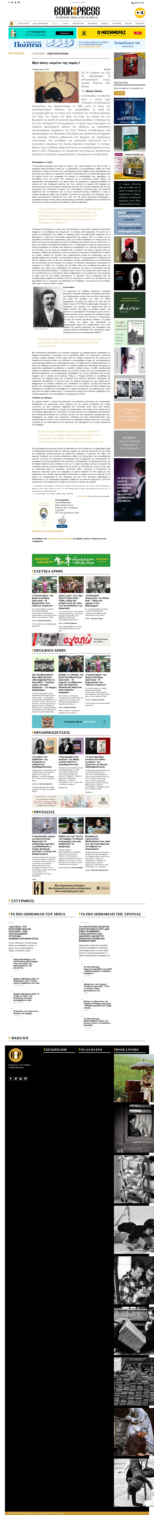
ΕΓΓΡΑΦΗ (119, 93)
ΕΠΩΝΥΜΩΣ (17, 1016)
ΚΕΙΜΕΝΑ (104, 23)
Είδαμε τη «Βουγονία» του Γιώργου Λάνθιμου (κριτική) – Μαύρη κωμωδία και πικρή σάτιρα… (97, 1004)
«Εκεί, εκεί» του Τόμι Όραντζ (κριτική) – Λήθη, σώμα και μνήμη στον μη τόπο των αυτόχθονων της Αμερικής (71, 602)
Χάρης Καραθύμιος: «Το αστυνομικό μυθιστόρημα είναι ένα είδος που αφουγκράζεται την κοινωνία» (25, 963)
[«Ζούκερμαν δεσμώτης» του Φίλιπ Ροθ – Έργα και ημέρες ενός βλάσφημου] (97, 584)
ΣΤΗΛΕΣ (66, 23)
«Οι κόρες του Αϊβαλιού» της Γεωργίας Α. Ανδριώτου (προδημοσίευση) (41, 761)
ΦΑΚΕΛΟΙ (128, 23)
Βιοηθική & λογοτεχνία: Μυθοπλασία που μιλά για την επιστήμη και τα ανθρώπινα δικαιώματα (97, 842)
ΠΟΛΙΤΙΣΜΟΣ (92, 23)
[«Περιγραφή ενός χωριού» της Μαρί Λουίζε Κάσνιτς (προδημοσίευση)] (71, 746)
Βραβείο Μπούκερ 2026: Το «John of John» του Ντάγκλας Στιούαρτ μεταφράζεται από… (26, 997)
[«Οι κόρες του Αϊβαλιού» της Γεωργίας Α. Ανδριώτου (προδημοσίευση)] (44, 746)
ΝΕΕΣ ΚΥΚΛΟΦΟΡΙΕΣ (40, 23)
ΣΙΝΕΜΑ (11, 923)
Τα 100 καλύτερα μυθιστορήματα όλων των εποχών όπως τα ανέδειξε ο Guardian (97, 1022)
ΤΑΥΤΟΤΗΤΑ (139, 23)
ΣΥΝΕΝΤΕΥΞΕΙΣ (78, 23)
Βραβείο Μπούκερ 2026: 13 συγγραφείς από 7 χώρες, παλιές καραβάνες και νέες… (27, 981)
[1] (32, 486)
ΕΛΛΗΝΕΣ (16, 970)
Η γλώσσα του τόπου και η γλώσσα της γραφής (25, 1012)
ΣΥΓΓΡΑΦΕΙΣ (116, 23)
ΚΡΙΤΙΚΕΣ (55, 23)
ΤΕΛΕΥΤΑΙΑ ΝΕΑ (23, 23)
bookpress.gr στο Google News (59, 539)
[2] (109, 242)
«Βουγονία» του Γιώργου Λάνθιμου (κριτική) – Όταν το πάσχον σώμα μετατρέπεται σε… (96, 987)
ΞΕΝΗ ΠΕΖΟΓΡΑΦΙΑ (58, 53)
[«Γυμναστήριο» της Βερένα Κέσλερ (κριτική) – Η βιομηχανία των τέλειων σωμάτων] (44, 584)
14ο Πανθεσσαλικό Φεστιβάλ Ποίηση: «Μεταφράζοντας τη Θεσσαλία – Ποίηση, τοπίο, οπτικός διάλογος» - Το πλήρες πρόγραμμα (44, 682)
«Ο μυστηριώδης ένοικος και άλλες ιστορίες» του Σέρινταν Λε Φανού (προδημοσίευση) (96, 761)
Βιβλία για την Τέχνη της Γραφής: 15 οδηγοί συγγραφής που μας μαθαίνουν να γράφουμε (71, 841)
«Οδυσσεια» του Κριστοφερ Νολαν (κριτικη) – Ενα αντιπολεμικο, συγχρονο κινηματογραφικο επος (23, 932)
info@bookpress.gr (16, 1067)
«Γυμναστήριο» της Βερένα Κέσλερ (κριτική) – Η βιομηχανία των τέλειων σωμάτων (42, 600)
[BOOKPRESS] (77, 12)
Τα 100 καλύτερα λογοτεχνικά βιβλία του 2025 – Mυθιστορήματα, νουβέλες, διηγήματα (98, 970)
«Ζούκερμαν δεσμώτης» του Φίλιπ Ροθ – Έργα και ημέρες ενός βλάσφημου (97, 600)
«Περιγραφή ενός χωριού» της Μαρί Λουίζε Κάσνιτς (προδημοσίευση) (69, 760)
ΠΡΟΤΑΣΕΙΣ (87, 976)
